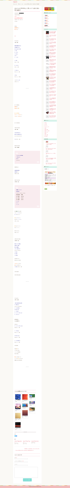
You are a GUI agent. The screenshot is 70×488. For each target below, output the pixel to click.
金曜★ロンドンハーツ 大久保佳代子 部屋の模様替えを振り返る (52, 71)
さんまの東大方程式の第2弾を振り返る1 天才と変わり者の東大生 (52, 46)
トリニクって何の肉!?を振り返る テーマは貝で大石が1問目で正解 (18, 401)
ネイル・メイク (47, 126)
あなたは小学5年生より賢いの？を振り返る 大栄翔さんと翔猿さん (26, 442)
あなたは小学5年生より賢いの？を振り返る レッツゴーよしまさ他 (32, 398)
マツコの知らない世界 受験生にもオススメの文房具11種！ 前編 (52, 113)
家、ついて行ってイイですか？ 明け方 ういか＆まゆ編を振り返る (52, 50)
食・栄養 (46, 136)
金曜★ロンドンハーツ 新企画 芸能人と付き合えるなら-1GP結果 (32, 405)
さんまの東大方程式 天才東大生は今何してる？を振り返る (52, 88)
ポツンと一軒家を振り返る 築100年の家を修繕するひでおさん (32, 412)
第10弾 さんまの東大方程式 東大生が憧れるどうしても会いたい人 (52, 53)
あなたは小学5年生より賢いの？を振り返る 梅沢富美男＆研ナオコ (24, 450)
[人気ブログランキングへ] (46, 25)
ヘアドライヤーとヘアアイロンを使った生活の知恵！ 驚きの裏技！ (52, 64)
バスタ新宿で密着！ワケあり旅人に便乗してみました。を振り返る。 (17, 410)
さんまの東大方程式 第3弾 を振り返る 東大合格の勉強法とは (52, 106)
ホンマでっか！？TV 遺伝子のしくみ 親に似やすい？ (52, 36)
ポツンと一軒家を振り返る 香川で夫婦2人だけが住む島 (52, 99)
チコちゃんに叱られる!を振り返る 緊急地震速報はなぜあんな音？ (25, 401)
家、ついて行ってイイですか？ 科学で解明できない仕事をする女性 (52, 74)
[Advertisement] (27, 94)
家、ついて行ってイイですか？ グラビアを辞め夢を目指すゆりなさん (52, 116)
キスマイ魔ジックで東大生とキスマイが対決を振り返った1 (52, 43)
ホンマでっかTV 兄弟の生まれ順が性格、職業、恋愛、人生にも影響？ (52, 32)
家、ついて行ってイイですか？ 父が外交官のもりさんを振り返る (52, 85)
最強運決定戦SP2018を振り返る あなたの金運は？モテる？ (52, 67)
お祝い (46, 122)
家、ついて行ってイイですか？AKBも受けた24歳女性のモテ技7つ (52, 39)
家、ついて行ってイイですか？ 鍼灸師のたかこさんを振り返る (17, 429)
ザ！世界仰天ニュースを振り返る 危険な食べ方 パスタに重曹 (52, 109)
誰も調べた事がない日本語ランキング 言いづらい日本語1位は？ (52, 60)
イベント (46, 125)
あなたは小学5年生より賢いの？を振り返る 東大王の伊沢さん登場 (52, 102)
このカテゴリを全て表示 (50, 181)
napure (15, 2)
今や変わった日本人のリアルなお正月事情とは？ (24, 407)
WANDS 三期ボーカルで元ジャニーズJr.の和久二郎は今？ (52, 57)
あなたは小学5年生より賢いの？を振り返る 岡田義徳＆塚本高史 (18, 442)
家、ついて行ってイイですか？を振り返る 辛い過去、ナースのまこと (52, 92)
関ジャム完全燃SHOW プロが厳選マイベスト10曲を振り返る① (25, 417)
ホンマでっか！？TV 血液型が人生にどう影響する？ (52, 95)
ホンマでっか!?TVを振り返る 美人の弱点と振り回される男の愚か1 (52, 81)
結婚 (45, 133)
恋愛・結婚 (46, 129)
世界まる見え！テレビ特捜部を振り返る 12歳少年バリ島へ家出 (17, 419)
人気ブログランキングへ (46, 26)
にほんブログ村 (46, 16)
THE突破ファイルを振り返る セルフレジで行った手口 (31, 448)
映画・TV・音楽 (21, 13)
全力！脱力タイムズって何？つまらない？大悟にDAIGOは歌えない (52, 78)
